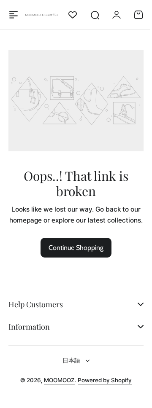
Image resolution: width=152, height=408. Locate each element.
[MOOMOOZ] (42, 14)
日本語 (68, 366)
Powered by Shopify (102, 386)
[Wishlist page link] (72, 15)
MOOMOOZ (56, 386)
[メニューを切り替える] (13, 14)
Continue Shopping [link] (76, 248)
